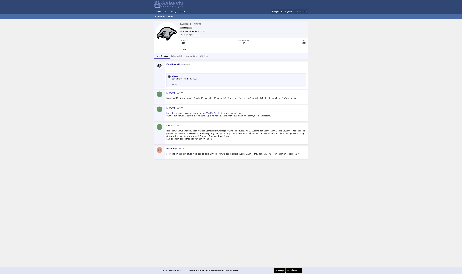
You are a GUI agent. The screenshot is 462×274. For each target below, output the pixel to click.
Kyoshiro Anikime (174, 64)
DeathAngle (171, 148)
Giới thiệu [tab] (204, 56)
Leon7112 (170, 92)
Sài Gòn (203, 31)
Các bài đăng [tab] (191, 56)
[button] (165, 11)
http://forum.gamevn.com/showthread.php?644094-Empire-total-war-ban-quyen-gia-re (206, 113)
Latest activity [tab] (177, 56)
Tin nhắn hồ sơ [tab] (162, 56)
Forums (159, 11)
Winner (175, 76)
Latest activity (159, 16)
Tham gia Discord (177, 11)
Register (170, 16)
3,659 (182, 42)
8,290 (304, 42)
